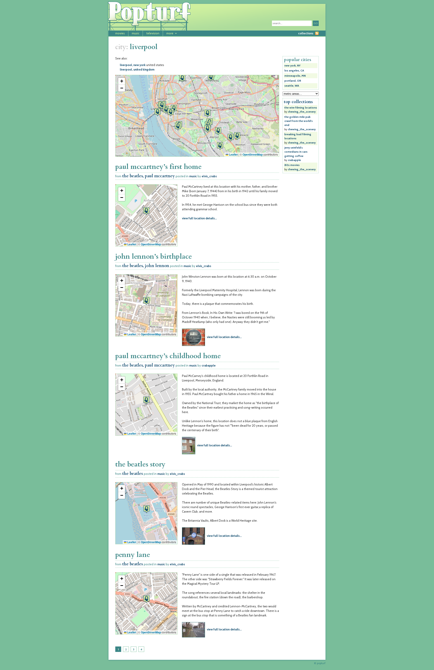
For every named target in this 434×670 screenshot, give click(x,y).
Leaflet (233, 154)
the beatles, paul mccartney (148, 176)
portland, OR (292, 80)
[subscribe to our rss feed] (317, 33)
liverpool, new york (133, 65)
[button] (182, 78)
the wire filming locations (300, 107)
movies (120, 33)
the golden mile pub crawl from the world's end (298, 121)
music (135, 33)
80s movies (292, 165)
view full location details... (199, 218)
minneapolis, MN (295, 75)
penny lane (132, 554)
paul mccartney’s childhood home (168, 356)
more (169, 33)
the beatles (132, 473)
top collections (298, 102)
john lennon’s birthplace (153, 256)
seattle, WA (291, 85)
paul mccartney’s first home (158, 166)
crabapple (209, 365)
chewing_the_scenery (302, 111)
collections (305, 33)
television (152, 33)
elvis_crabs (209, 176)
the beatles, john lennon (145, 266)
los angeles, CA (294, 70)
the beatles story (140, 464)
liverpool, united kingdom (137, 69)
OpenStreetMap (253, 154)
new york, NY (292, 65)
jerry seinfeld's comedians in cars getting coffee (295, 152)
